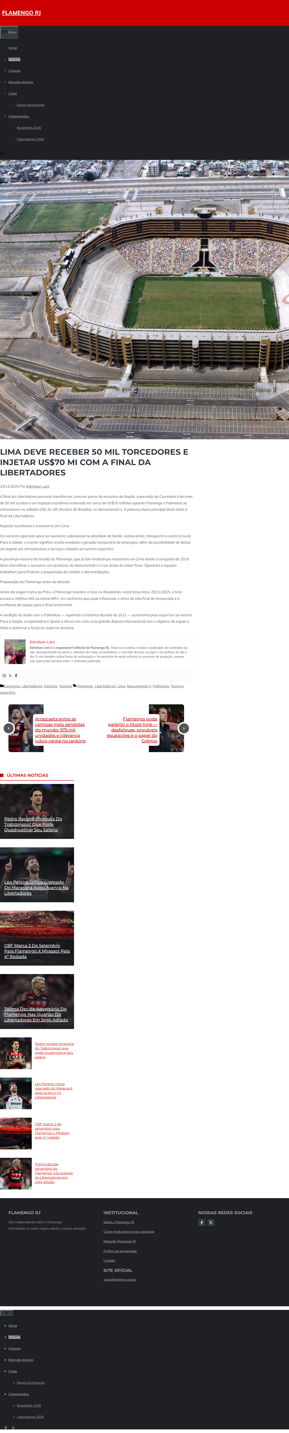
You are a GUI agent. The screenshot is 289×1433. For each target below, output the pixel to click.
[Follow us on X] (13, 1427)
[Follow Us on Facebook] (201, 1222)
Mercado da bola (20, 82)
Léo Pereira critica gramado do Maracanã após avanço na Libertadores (36, 888)
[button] (3, 154)
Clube (12, 93)
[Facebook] (16, 676)
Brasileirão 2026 (29, 128)
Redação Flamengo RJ (119, 1241)
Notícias (14, 59)
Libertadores (32, 686)
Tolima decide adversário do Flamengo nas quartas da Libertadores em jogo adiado (36, 1015)
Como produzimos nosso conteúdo (128, 1232)
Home (12, 48)
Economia (12, 686)
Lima (121, 686)
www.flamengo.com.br (119, 1280)
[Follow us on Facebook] (5, 1427)
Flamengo (85, 686)
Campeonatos (18, 116)
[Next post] (184, 728)
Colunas (14, 71)
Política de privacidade (120, 1251)
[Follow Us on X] (210, 1222)
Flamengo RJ (21, 12)
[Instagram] (4, 676)
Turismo (65, 686)
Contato (109, 1261)
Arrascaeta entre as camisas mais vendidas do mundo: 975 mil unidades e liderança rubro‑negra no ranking (60, 729)
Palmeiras (161, 686)
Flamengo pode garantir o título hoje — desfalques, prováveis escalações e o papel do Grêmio (132, 729)
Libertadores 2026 (30, 139)
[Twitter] (10, 676)
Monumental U (139, 686)
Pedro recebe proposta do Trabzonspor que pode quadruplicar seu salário (33, 825)
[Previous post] (8, 728)
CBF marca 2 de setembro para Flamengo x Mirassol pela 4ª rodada (37, 951)
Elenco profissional (31, 105)
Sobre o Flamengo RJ (118, 1222)
